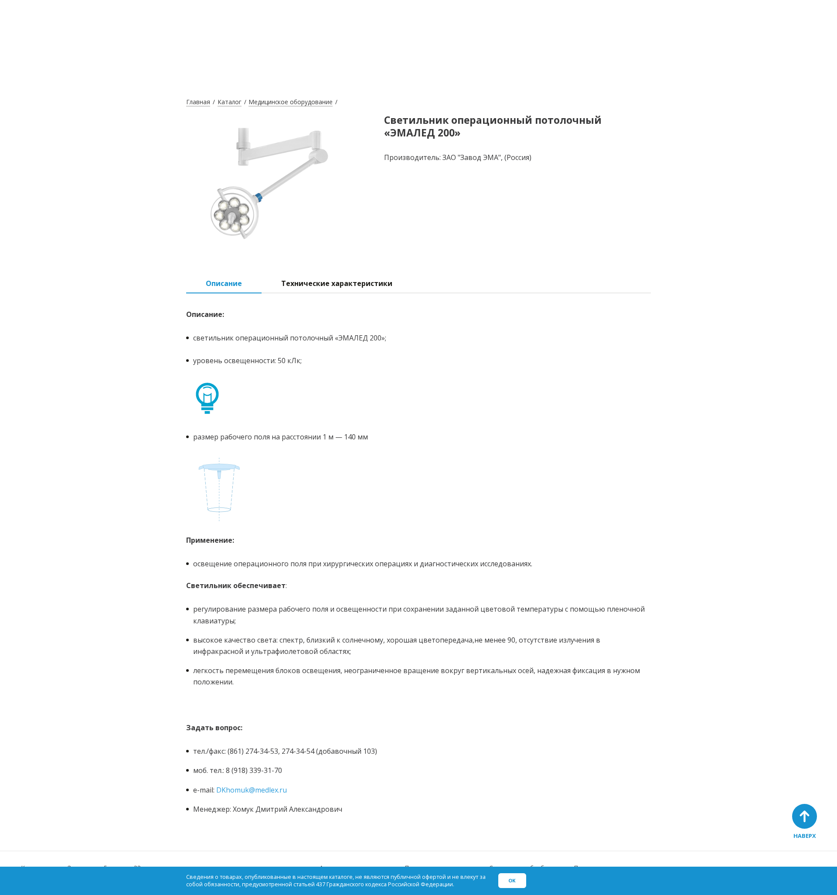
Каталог (230, 102)
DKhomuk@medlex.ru (251, 790)
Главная (198, 102)
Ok (512, 880)
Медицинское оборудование (290, 102)
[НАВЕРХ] (804, 816)
